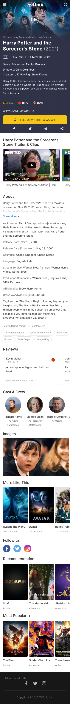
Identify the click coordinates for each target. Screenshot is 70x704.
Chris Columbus (25, 69)
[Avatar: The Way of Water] (15, 505)
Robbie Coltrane (57, 416)
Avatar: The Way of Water (15, 526)
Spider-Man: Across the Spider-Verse (41, 660)
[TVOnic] (35, 4)
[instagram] (27, 551)
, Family (29, 64)
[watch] (35, 19)
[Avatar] (41, 505)
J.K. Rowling (22, 74)
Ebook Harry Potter (30, 288)
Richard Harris (13, 416)
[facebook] (6, 551)
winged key (43, 339)
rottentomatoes (17, 380)
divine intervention (14, 332)
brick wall (62, 332)
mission (8, 339)
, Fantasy (39, 64)
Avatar (33, 526)
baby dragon (24, 339)
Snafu (6, 603)
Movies (7, 37)
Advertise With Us (15, 678)
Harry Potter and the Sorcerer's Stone (32, 37)
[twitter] (17, 551)
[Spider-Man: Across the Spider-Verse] (41, 639)
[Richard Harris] (13, 404)
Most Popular (15, 615)
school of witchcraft (40, 332)
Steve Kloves (39, 74)
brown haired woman (15, 325)
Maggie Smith (35, 416)
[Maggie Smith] (35, 404)
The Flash (9, 660)
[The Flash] (15, 639)
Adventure (18, 64)
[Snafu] (15, 582)
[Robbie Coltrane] (57, 404)
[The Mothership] (41, 582)
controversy (38, 325)
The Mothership (39, 603)
